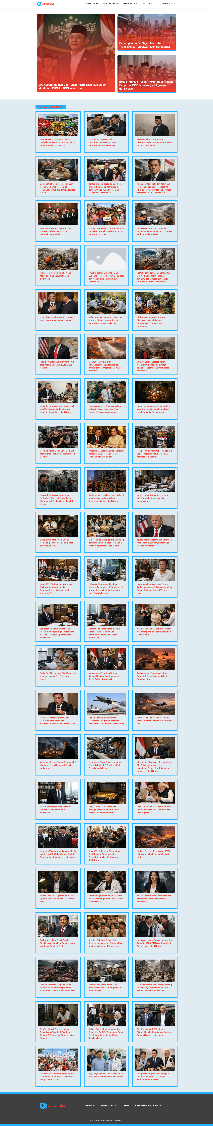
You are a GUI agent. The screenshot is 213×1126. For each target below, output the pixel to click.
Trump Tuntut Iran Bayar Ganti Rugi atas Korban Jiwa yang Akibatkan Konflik (57, 365)
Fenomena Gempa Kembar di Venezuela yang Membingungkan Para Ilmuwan (105, 987)
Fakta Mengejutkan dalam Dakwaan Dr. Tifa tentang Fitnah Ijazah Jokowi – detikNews (106, 898)
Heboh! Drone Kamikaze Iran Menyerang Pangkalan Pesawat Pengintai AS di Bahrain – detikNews (106, 720)
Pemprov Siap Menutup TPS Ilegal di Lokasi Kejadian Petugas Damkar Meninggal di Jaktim (154, 454)
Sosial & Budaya (150, 4)
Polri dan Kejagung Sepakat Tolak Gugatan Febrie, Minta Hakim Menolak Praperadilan (56, 231)
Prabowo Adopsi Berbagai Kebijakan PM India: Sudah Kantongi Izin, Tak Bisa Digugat (154, 809)
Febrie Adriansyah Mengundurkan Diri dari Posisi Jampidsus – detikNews (56, 809)
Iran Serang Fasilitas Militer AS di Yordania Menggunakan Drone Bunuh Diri (155, 720)
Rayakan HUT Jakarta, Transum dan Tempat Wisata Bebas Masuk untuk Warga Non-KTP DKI (57, 1076)
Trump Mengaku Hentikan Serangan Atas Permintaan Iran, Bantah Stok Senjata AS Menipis (154, 543)
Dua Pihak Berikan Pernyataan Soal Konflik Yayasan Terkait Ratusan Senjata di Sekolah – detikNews (57, 409)
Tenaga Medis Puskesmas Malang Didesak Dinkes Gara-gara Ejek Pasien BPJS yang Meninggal (105, 409)
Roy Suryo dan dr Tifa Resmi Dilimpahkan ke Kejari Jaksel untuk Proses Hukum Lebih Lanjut (154, 1032)
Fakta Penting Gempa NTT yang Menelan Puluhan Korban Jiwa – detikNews (55, 276)
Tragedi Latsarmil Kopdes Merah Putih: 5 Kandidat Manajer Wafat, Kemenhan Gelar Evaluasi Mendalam (57, 987)
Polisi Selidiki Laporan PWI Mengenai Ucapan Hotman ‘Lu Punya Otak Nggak (58, 676)
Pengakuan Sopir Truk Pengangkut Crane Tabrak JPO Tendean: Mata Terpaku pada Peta (105, 765)
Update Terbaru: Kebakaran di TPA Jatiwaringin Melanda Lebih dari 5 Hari (153, 854)
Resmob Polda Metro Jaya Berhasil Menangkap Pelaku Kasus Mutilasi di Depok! (57, 454)
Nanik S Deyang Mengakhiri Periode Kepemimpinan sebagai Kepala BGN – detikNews (154, 631)
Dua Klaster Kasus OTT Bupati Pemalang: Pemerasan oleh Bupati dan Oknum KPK (56, 543)
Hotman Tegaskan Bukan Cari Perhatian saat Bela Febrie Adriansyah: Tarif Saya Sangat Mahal (57, 720)
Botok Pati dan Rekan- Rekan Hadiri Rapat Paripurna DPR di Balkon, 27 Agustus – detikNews (146, 85)
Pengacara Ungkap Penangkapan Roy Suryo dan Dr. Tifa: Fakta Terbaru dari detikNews (153, 1076)
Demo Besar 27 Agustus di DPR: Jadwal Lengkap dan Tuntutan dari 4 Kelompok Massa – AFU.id (57, 142)
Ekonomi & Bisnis (111, 4)
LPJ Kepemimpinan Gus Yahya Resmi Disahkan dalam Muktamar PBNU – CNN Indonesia (72, 86)
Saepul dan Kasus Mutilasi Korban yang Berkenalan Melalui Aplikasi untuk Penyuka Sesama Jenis (153, 409)
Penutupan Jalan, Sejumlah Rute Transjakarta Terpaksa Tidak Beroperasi (144, 45)
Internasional (92, 4)
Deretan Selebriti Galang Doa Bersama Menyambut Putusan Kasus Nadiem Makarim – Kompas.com (106, 943)
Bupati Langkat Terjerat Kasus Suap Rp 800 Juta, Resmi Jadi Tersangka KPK (57, 898)
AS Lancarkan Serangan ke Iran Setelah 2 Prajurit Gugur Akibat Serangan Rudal (152, 676)
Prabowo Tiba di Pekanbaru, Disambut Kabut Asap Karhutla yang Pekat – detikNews (154, 142)
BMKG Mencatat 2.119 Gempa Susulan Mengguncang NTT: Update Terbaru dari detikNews (154, 231)
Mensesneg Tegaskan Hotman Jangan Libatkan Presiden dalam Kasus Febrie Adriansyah (104, 676)
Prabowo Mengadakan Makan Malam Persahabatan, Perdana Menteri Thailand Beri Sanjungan (106, 454)
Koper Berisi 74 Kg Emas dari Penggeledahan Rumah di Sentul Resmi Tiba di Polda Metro (104, 809)
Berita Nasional (130, 4)
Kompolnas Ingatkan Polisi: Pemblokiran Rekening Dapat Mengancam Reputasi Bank (102, 142)
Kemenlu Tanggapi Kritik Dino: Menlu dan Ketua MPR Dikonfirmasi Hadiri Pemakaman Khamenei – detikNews (58, 854)
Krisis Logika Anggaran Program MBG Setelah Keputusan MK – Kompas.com (152, 498)
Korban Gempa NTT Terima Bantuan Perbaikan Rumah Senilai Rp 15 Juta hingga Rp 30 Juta (106, 231)
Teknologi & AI (168, 4)
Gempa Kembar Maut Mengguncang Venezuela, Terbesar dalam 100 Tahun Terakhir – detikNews (154, 987)
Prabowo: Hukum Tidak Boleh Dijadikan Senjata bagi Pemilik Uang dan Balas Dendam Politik (57, 943)
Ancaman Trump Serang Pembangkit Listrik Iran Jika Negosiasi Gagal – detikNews (58, 765)
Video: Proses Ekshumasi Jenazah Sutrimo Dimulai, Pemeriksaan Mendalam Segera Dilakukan (105, 320)
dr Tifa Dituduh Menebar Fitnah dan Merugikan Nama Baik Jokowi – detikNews (154, 898)
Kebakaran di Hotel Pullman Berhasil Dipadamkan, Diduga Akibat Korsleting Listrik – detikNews (106, 498)
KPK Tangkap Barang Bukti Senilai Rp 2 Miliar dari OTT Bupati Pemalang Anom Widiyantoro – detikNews (106, 543)
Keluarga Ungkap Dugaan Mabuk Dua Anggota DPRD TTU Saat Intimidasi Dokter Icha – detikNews (154, 943)
